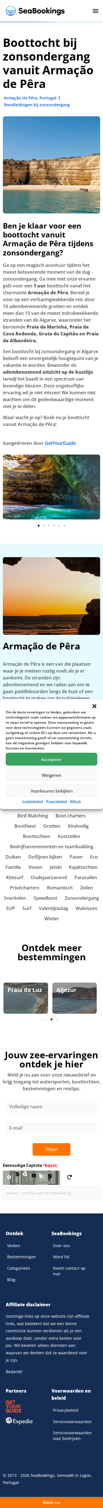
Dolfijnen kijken (45, 857)
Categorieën (18, 1268)
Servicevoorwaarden (72, 1421)
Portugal (47, 98)
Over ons (61, 1245)
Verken (13, 1245)
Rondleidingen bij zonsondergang (37, 104)
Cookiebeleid (32, 801)
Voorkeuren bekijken (52, 790)
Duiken (13, 857)
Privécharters (24, 888)
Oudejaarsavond (49, 877)
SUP (10, 908)
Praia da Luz (24, 990)
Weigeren (51, 775)
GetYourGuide (60, 443)
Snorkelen (15, 898)
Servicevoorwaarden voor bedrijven (72, 1435)
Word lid (61, 1256)
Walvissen (86, 908)
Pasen (76, 857)
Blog (11, 1279)
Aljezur (66, 990)
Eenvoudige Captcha (30, 1165)
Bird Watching (32, 816)
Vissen (35, 867)
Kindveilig (78, 826)
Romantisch (60, 888)
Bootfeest (25, 826)
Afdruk (75, 801)
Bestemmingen (21, 1256)
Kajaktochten (83, 867)
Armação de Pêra (20, 98)
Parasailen (85, 877)
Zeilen (86, 888)
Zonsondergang (82, 898)
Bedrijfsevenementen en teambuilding (51, 846)
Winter (51, 918)
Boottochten (36, 836)
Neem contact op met (69, 1271)
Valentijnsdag (53, 908)
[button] (94, 706)
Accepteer (51, 759)
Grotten (51, 826)
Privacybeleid (56, 801)
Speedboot (45, 898)
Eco (94, 857)
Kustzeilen (69, 836)
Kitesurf (14, 877)
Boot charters (71, 816)
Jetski (56, 867)
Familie (13, 867)
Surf (26, 908)
